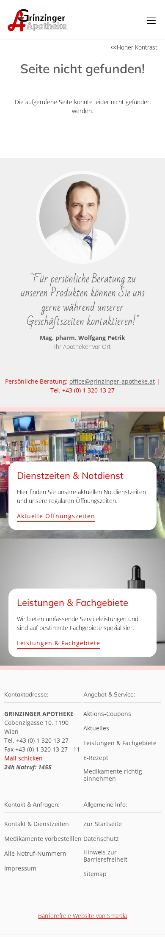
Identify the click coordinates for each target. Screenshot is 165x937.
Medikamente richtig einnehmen (112, 775)
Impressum (20, 868)
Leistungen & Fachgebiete (58, 643)
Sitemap (95, 874)
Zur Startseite (102, 824)
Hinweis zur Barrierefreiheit (105, 856)
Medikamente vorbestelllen (43, 839)
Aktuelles (96, 728)
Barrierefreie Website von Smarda (82, 916)
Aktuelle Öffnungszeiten (56, 516)
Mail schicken (23, 758)
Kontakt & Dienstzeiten (36, 824)
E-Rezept (95, 758)
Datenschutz (101, 839)
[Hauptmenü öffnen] (151, 20)
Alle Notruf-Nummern (35, 853)
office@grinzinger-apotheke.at (112, 381)
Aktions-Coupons (107, 714)
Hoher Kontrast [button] (137, 47)
